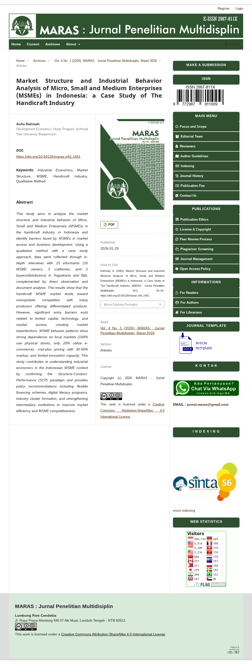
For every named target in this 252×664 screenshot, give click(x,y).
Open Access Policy (194, 269)
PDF (111, 225)
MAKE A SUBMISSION (206, 65)
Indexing (187, 166)
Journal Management (195, 259)
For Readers (188, 293)
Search (234, 44)
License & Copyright (195, 229)
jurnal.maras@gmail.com (207, 404)
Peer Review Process (195, 239)
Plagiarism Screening (196, 249)
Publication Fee (192, 186)
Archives (52, 44)
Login (239, 8)
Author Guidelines (193, 156)
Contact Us (187, 195)
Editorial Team (191, 136)
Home (16, 44)
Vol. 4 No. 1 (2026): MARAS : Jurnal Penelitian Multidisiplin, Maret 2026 (105, 61)
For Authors (189, 302)
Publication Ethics (193, 219)
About (71, 44)
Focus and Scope (192, 126)
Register (224, 8)
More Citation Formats (120, 304)
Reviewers (187, 146)
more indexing (184, 510)
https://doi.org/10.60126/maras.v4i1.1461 (48, 156)
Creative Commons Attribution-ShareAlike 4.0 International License (132, 410)
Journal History (191, 176)
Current (33, 44)
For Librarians (190, 312)
